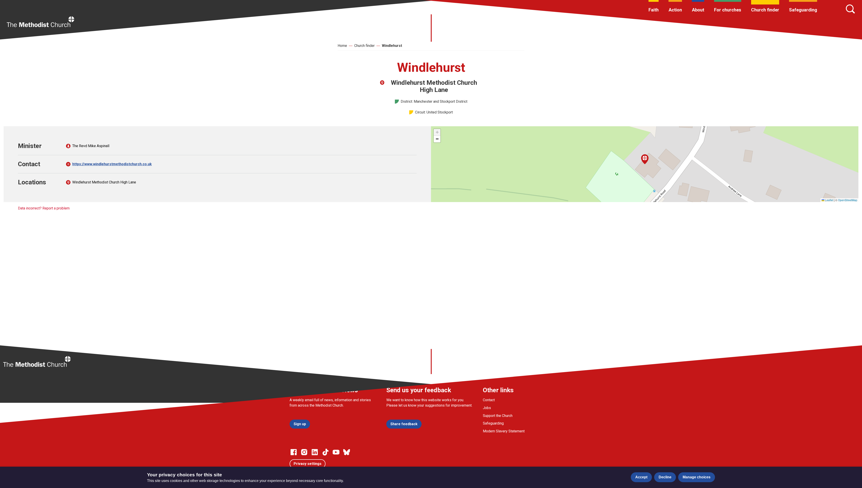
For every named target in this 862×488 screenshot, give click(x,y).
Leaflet (828, 200)
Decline (665, 477)
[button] (645, 159)
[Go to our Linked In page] (315, 452)
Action (675, 10)
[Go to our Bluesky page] (347, 452)
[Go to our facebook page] (294, 452)
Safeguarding (803, 10)
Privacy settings (307, 464)
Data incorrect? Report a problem (44, 208)
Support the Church (497, 416)
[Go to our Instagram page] (304, 452)
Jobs (487, 408)
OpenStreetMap (847, 200)
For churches (727, 10)
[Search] (850, 8)
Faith (654, 10)
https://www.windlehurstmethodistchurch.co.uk (112, 164)
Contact (489, 400)
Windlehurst (392, 46)
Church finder (765, 10)
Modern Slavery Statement (504, 431)
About (698, 10)
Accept (641, 477)
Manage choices (696, 477)
